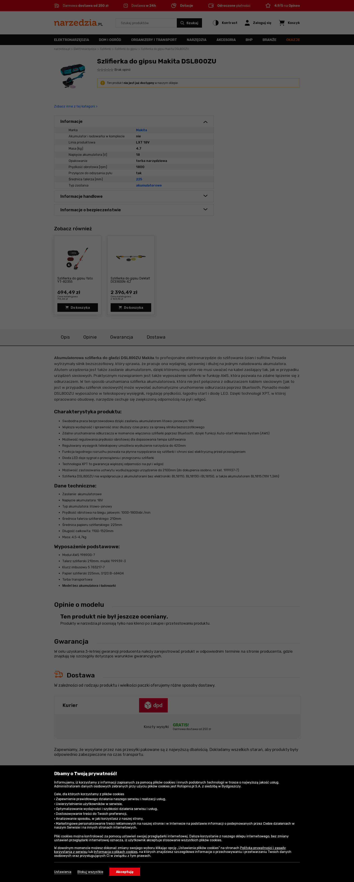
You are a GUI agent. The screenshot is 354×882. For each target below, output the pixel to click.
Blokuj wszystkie (90, 872)
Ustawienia (62, 872)
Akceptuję (125, 872)
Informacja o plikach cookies (115, 852)
